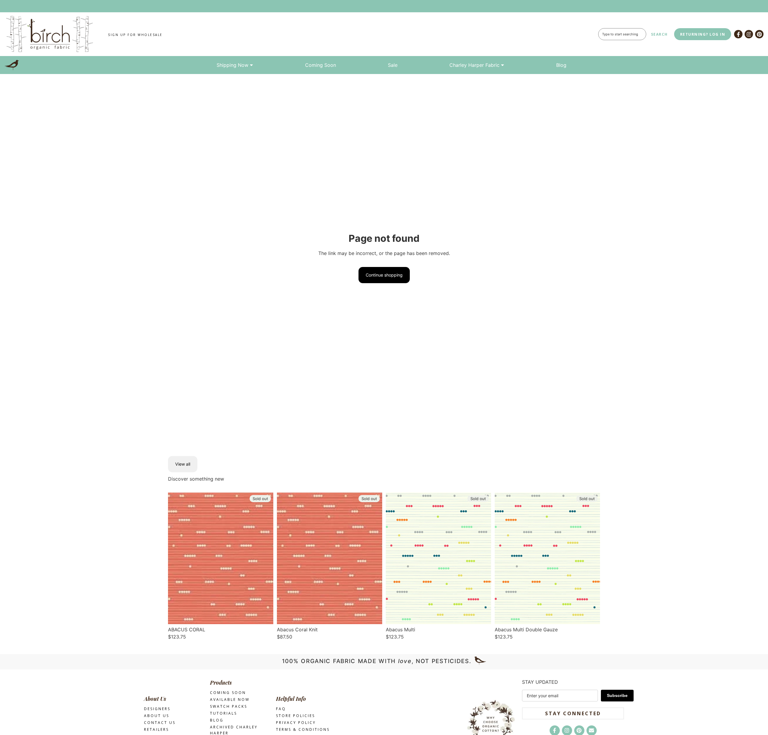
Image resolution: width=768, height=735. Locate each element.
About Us (156, 715)
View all (182, 464)
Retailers (156, 729)
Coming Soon (320, 65)
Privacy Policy (296, 722)
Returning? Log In (702, 34)
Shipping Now (232, 65)
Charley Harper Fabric (474, 65)
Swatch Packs (228, 706)
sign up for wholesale (135, 35)
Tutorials (223, 713)
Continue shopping (384, 274)
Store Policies (295, 715)
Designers (157, 708)
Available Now (230, 699)
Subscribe (617, 695)
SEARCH (659, 34)
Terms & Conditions (303, 729)
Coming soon (228, 692)
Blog (561, 65)
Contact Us (160, 722)
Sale (393, 65)
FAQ (281, 708)
